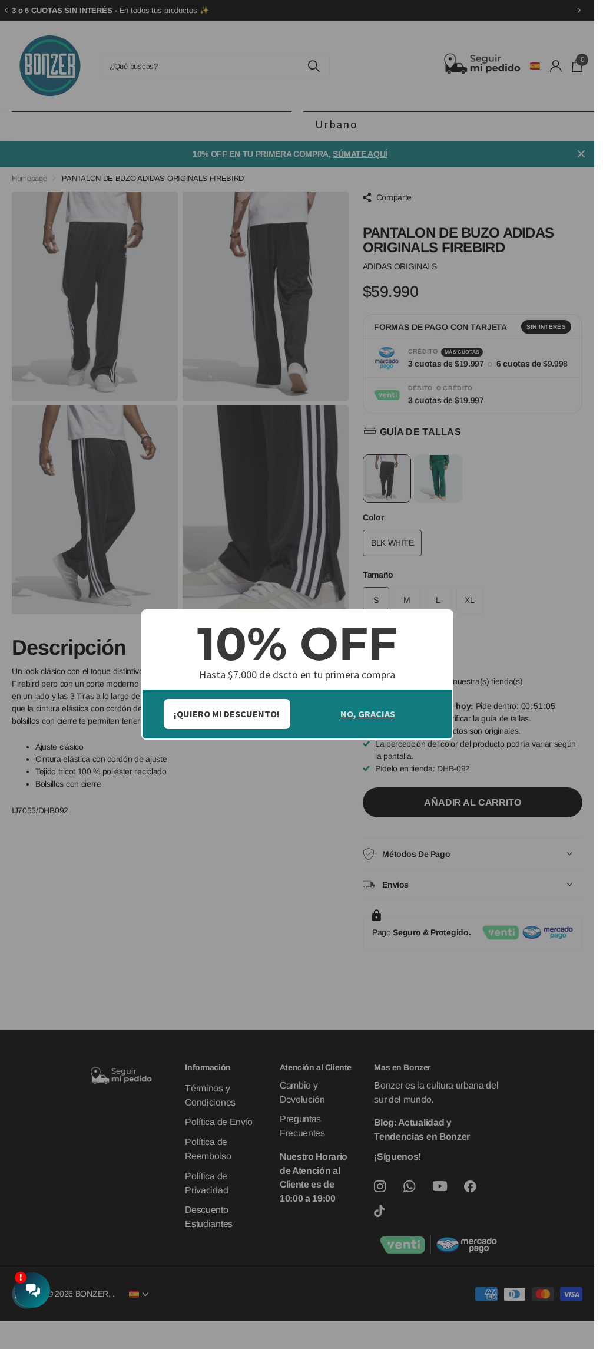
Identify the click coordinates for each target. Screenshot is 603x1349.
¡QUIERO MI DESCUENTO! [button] (227, 714)
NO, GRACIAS (367, 714)
